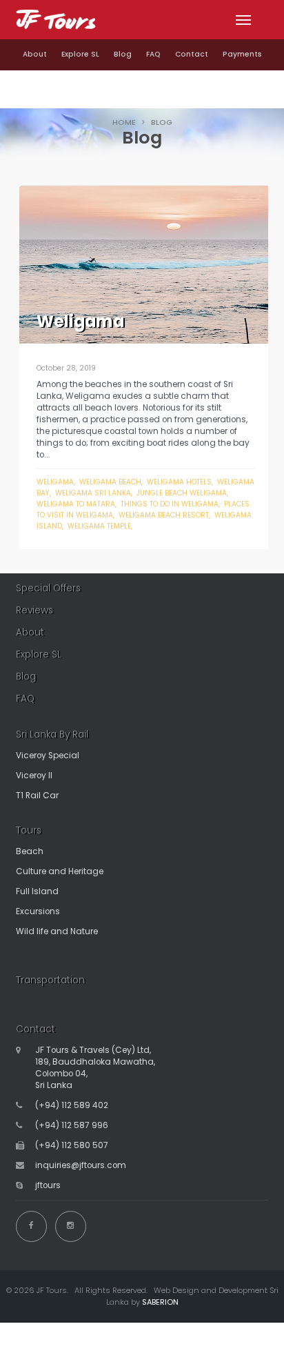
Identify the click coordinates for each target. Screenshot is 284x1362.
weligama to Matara (76, 504)
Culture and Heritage (59, 871)
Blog (123, 54)
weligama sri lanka (93, 493)
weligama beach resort (164, 515)
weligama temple (99, 526)
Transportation (50, 980)
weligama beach (110, 482)
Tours (28, 830)
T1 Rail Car (37, 795)
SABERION (160, 1301)
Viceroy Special (47, 755)
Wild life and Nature (57, 931)
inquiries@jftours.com (80, 1165)
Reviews (34, 610)
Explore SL (80, 54)
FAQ (153, 54)
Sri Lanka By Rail (52, 734)
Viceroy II (34, 775)
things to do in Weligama (170, 504)
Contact (191, 54)
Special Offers (48, 588)
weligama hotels (179, 482)
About (35, 54)
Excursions (38, 911)
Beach (29, 851)
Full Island (37, 891)
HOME (124, 122)
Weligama (55, 482)
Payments (242, 54)
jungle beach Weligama (181, 493)
